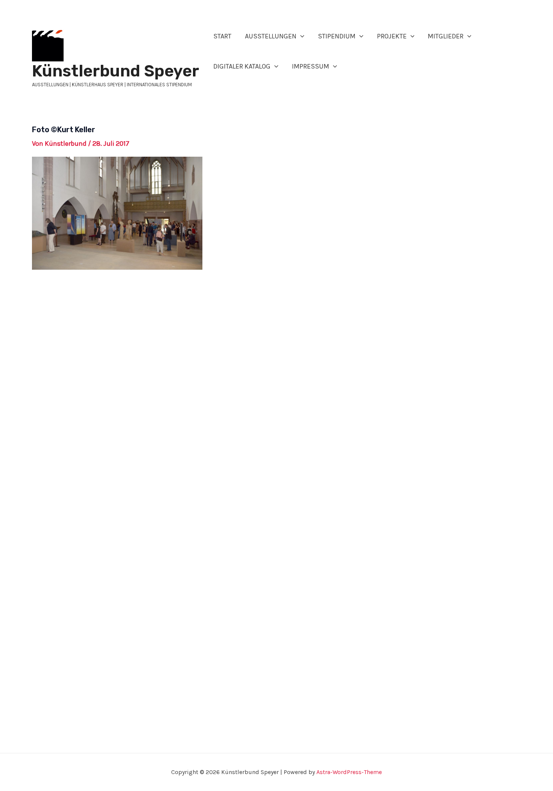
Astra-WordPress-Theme (349, 772)
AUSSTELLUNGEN (270, 36)
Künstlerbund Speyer (115, 71)
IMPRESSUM (310, 66)
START (222, 36)
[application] (300, 36)
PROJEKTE (392, 36)
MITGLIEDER (445, 36)
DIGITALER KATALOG (241, 66)
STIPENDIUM (337, 36)
